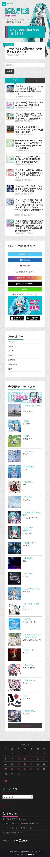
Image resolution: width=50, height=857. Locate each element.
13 (38, 759)
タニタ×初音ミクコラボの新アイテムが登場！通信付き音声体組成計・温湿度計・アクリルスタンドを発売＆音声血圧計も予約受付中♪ (29, 226)
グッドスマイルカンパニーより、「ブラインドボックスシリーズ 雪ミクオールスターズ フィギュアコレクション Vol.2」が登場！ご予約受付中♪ (29, 206)
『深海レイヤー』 (30, 543)
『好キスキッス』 (30, 680)
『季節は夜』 (28, 558)
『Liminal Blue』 (29, 467)
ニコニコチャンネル (26, 272)
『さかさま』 (28, 482)
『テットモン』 (29, 665)
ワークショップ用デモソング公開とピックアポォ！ (24, 50)
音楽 (10, 369)
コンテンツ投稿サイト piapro (14, 819)
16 (12, 764)
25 (25, 769)
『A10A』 (27, 436)
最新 (14, 80)
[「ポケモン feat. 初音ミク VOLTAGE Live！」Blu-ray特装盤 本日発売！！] (10, 129)
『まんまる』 (28, 573)
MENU (10, 4)
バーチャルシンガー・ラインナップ (16, 828)
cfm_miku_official (25, 278)
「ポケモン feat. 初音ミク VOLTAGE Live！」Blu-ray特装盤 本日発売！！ (29, 129)
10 (19, 759)
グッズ (11, 351)
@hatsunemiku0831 (26, 284)
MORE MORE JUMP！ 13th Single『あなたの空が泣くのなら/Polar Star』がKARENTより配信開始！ (29, 144)
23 (12, 769)
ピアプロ (11, 360)
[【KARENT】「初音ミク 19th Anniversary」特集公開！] (10, 104)
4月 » (6, 781)
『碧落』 (26, 421)
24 (19, 769)
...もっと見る (25, 726)
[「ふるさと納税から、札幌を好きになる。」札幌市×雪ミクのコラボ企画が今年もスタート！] (10, 172)
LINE (26, 289)
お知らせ (8, 44)
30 (12, 774)
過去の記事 (12, 365)
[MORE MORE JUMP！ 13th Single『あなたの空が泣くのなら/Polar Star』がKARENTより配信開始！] (10, 142)
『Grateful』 (28, 497)
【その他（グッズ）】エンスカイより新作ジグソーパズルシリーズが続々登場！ (28, 188)
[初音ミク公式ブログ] (17, 12)
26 (31, 769)
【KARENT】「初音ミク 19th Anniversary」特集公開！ (29, 103)
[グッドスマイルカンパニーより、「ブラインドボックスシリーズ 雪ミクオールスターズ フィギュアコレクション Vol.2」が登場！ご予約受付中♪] (10, 202)
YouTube (26, 266)
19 (31, 764)
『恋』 (25, 696)
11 (25, 759)
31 (19, 774)
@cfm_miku (26, 254)
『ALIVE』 (27, 619)
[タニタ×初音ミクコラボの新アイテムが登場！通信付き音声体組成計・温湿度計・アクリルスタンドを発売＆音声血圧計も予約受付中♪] (10, 223)
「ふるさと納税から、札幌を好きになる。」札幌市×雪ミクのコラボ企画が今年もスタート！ (29, 174)
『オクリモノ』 (29, 451)
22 (6, 769)
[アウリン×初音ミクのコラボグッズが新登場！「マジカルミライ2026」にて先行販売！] (10, 115)
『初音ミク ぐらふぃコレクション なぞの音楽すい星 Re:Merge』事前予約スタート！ (29, 90)
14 (44, 759)
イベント (11, 342)
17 (19, 764)
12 (31, 759)
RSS (6, 805)
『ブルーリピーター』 (32, 589)
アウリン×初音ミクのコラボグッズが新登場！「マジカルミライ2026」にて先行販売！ (29, 116)
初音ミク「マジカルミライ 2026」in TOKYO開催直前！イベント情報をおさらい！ (28, 159)
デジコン (11, 355)
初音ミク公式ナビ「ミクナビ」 (25, 294)
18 (25, 764)
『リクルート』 (29, 650)
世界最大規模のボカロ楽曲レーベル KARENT (20, 824)
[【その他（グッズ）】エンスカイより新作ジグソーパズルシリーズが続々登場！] (10, 188)
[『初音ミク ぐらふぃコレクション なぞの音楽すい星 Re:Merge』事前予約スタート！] (10, 88)
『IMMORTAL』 (29, 711)
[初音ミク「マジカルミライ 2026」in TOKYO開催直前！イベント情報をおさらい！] (10, 158)
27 (38, 769)
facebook (26, 260)
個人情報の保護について (12, 833)
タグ (35, 80)
